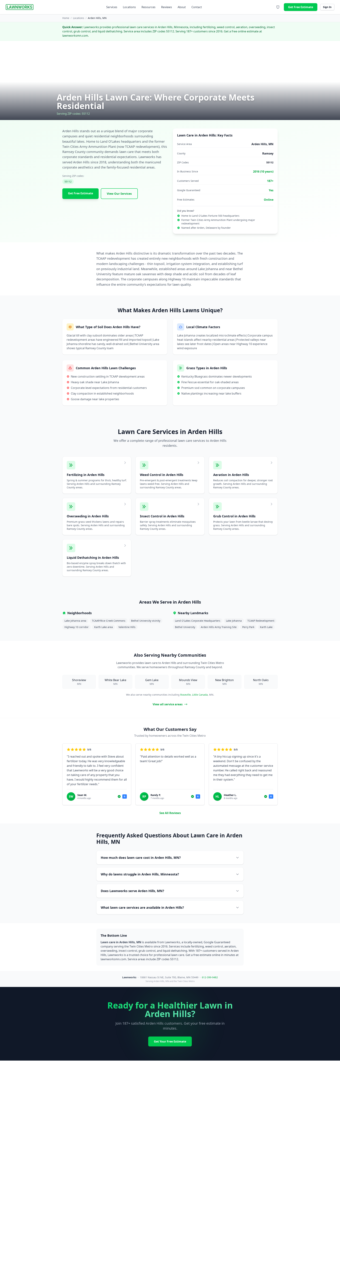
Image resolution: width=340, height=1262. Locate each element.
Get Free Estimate (300, 7)
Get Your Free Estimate (170, 1041)
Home (65, 18)
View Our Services (119, 194)
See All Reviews (170, 813)
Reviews (166, 7)
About (182, 7)
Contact (196, 7)
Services (111, 7)
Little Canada (200, 694)
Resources (148, 7)
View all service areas (168, 704)
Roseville (185, 694)
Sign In (327, 7)
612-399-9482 (210, 977)
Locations (129, 7)
